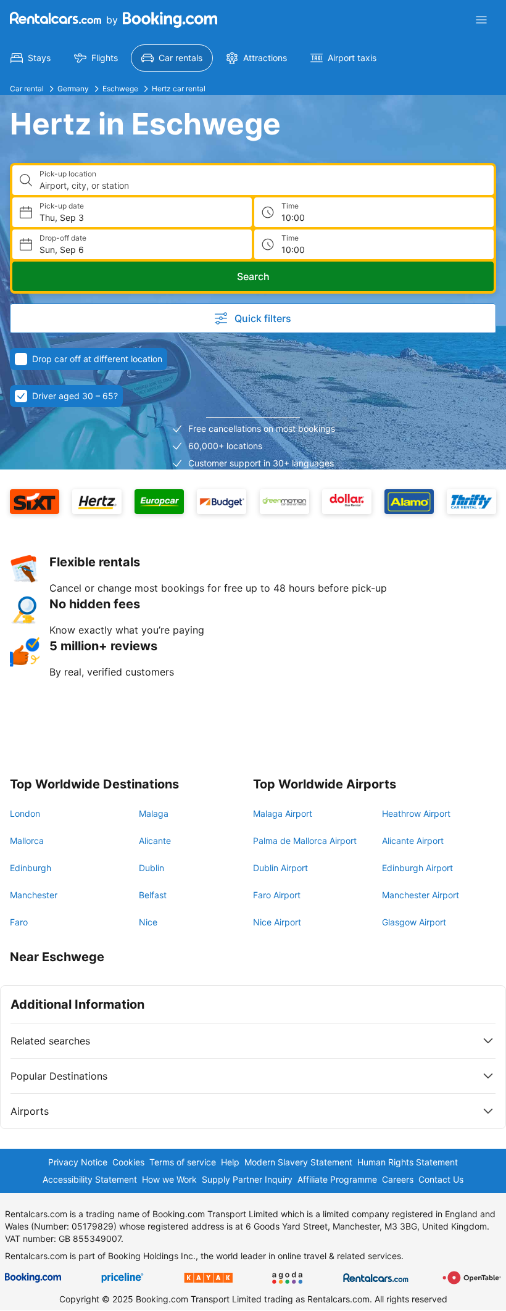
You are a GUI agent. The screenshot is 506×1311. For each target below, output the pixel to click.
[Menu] (481, 20)
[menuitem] (30, 58)
